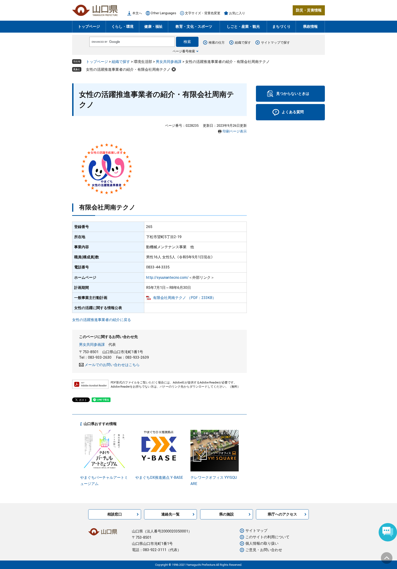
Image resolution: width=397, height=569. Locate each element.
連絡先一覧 (170, 514)
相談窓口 (114, 514)
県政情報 (310, 26)
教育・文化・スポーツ (194, 26)
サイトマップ (256, 530)
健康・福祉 (153, 26)
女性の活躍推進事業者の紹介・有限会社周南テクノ (128, 69)
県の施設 (226, 514)
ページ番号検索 (184, 51)
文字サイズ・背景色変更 (202, 13)
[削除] (174, 69)
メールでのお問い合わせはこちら (112, 365)
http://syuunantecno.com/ (167, 277)
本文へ (137, 13)
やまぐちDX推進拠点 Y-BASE (159, 477)
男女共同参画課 (168, 61)
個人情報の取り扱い (261, 543)
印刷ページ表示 (235, 131)
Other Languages (163, 13)
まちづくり (281, 26)
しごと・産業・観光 (243, 26)
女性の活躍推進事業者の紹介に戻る (101, 320)
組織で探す (243, 42)
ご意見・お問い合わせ (263, 550)
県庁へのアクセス (282, 514)
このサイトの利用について (267, 537)
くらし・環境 (122, 26)
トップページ (89, 26)
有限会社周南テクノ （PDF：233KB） (184, 298)
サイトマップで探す (275, 42)
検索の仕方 (217, 42)
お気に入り (237, 13)
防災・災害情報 (309, 10)
